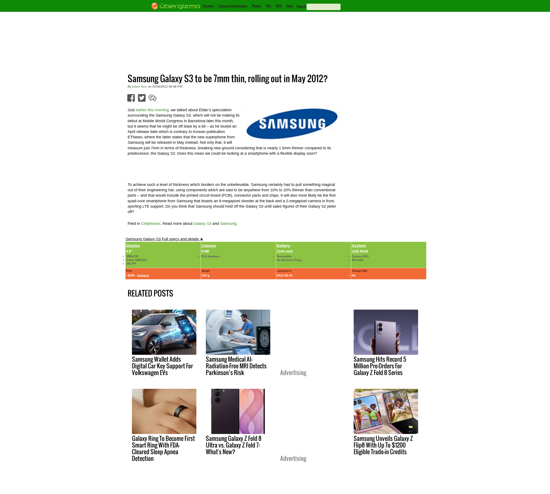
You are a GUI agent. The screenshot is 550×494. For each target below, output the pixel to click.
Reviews (208, 6)
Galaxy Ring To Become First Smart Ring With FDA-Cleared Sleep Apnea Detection (163, 448)
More (289, 6)
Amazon (143, 275)
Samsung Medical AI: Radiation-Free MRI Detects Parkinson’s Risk (236, 366)
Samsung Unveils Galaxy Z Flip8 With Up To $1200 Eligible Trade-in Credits (383, 445)
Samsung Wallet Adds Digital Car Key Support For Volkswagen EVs (162, 366)
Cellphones (150, 223)
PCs (268, 6)
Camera (209, 246)
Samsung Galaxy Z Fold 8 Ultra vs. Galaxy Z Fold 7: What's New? (233, 445)
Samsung (228, 223)
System (359, 246)
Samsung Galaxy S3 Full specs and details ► (164, 239)
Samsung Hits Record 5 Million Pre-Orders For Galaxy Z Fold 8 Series (380, 366)
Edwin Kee (139, 86)
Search (301, 6)
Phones (256, 6)
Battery (283, 246)
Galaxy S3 (202, 223)
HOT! (279, 6)
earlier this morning (152, 110)
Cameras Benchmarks (232, 6)
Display (133, 246)
